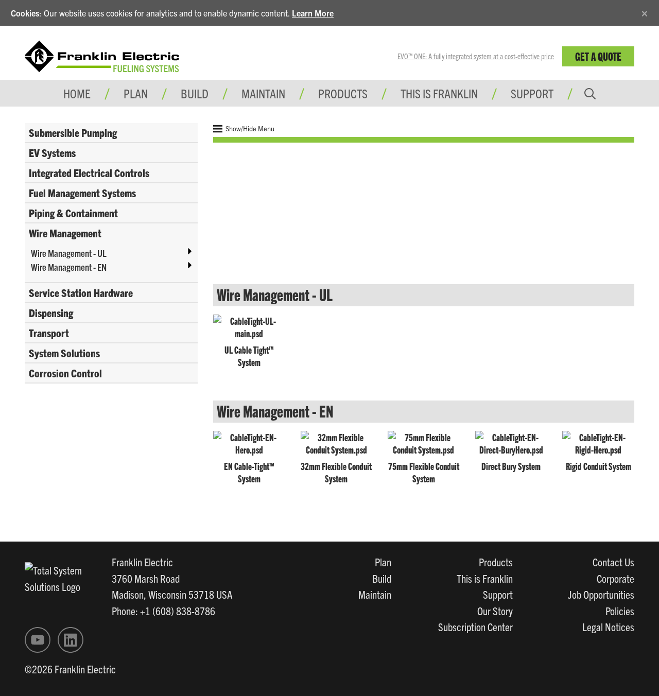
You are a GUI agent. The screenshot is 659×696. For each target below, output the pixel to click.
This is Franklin (439, 93)
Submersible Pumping (73, 132)
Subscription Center (475, 626)
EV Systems (52, 152)
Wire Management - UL (69, 253)
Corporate (615, 578)
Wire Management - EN (69, 267)
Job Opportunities (601, 594)
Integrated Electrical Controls (89, 172)
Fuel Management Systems (82, 192)
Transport (49, 332)
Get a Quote (598, 55)
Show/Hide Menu (249, 128)
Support (532, 93)
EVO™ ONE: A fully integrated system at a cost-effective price (475, 56)
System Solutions (64, 352)
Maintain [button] (263, 93)
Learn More (313, 13)
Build (381, 578)
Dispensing (51, 312)
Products (496, 561)
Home (77, 93)
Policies (619, 610)
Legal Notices (608, 626)
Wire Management (65, 232)
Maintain (374, 594)
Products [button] (343, 93)
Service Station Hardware (81, 292)
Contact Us (613, 561)
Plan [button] (136, 93)
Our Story (495, 610)
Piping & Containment (73, 212)
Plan (383, 561)
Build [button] (195, 93)
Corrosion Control (65, 372)
